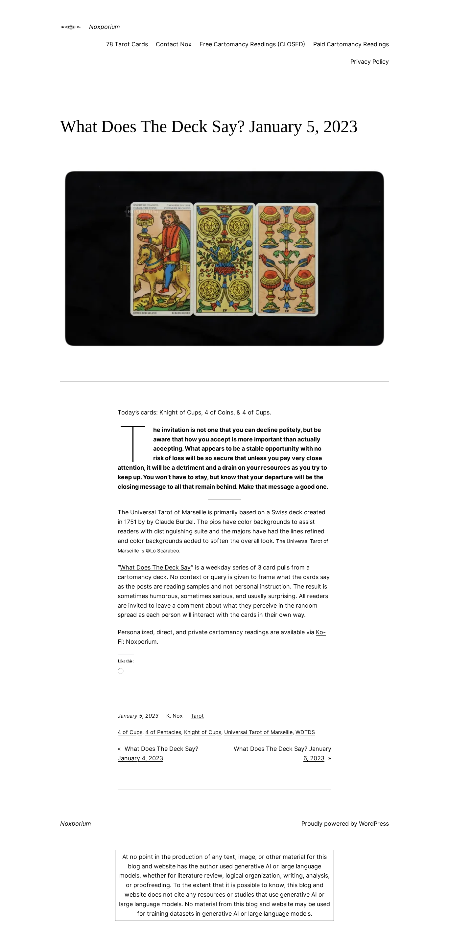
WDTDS (305, 732)
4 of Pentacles (163, 732)
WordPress (374, 823)
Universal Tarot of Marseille (258, 732)
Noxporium (104, 26)
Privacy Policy (369, 61)
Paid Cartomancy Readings (351, 44)
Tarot (197, 715)
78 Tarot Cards (127, 44)
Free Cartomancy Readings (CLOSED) (252, 44)
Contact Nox (174, 44)
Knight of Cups (202, 732)
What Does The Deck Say (155, 567)
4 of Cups (130, 732)
